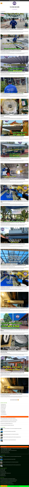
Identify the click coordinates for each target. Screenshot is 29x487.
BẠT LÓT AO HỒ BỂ (3, 408)
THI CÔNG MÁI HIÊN (14, 9)
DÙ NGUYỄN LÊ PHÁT (3, 404)
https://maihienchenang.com (6, 452)
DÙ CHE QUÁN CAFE (3, 411)
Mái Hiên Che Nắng (16, 486)
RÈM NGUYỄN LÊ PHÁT (3, 475)
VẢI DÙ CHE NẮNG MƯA (3, 414)
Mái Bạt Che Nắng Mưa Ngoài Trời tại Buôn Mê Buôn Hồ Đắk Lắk (8, 418)
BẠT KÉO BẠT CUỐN (3, 407)
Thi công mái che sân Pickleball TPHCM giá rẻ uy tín (6, 423)
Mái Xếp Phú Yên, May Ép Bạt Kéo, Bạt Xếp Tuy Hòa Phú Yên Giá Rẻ (8, 421)
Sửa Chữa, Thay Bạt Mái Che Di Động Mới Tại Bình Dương (7, 425)
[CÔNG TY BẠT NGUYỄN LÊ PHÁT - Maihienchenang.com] (14, 3)
